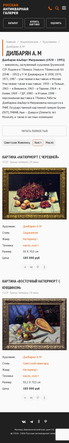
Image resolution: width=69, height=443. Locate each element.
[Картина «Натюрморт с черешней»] (34, 193)
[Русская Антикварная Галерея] (15, 9)
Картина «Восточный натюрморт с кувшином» (31, 284)
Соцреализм (30, 232)
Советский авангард (36, 363)
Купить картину (35, 23)
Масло (50, 142)
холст (35, 245)
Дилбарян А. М (32, 226)
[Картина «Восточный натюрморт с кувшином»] (34, 324)
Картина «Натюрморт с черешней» (30, 157)
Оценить (56, 23)
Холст (38, 142)
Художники (50, 42)
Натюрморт (30, 239)
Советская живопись (17, 142)
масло (26, 245)
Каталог (13, 23)
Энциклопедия (29, 42)
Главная (11, 42)
